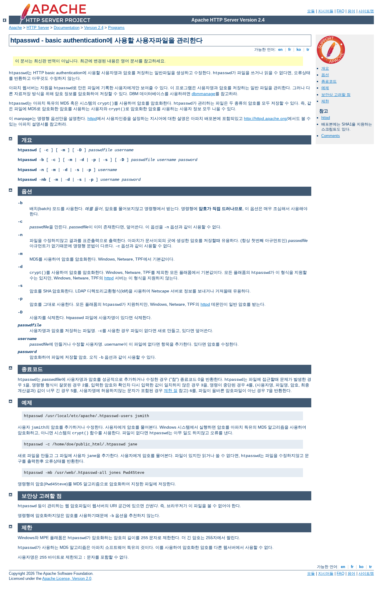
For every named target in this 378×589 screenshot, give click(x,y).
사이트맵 (366, 11)
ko (298, 49)
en (280, 49)
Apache (15, 27)
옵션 (325, 75)
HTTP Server (38, 27)
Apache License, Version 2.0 (66, 578)
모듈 (311, 11)
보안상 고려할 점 (336, 94)
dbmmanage (203, 93)
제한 (325, 101)
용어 (351, 11)
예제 (325, 88)
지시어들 (325, 11)
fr (289, 49)
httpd (92, 118)
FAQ (340, 11)
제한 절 (170, 390)
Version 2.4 (93, 27)
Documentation (66, 27)
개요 (325, 68)
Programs (116, 27)
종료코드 (329, 81)
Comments (330, 136)
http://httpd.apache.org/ (266, 118)
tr (307, 49)
